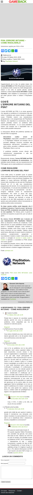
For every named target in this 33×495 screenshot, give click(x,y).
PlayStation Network (11, 61)
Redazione (12, 490)
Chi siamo (4, 490)
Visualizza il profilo (24, 302)
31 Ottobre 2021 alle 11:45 (15, 315)
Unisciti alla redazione (7, 492)
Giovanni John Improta (17, 396)
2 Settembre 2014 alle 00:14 (19, 427)
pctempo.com (9, 250)
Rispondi (7, 327)
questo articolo (18, 452)
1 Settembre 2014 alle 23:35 (15, 409)
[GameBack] (17, 2)
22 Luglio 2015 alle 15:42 (14, 331)
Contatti (19, 490)
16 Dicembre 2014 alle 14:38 (16, 345)
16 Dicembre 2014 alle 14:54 (19, 398)
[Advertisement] (16, 20)
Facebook (13, 299)
